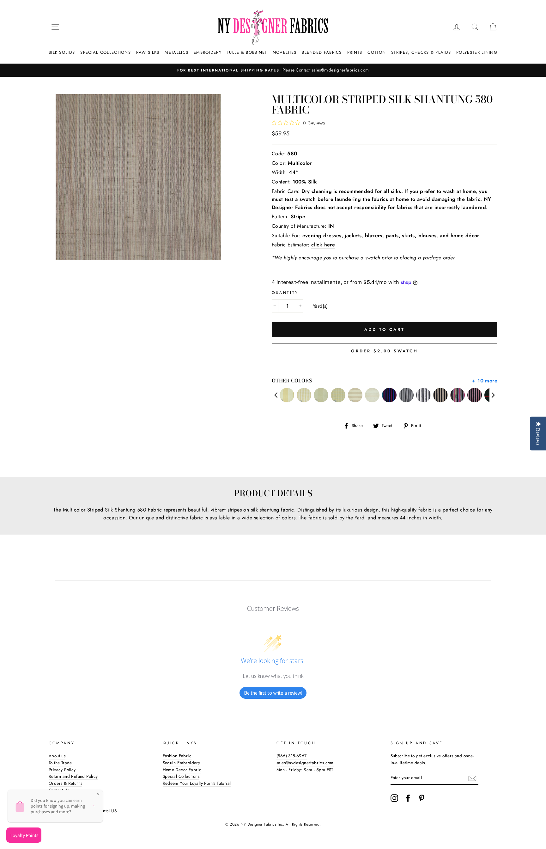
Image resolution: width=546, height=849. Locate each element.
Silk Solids (62, 52)
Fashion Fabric (177, 756)
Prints (354, 52)
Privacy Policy (62, 769)
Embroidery (207, 52)
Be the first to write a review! (273, 693)
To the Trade (60, 762)
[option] (273, 70)
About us (57, 756)
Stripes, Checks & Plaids (421, 52)
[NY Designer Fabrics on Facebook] (408, 798)
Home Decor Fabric (182, 769)
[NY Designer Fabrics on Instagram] (394, 798)
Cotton (376, 52)
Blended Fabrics (322, 52)
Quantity (285, 292)
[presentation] (276, 395)
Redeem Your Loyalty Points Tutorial (197, 783)
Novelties (285, 52)
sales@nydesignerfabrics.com (305, 762)
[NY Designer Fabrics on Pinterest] (421, 798)
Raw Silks (148, 52)
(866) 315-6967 (291, 756)
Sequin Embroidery (181, 762)
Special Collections (105, 52)
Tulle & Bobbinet (247, 52)
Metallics (176, 52)
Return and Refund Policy (73, 776)
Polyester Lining (476, 52)
